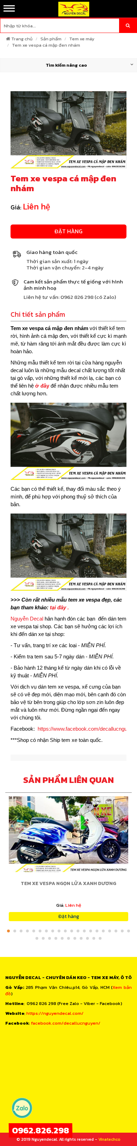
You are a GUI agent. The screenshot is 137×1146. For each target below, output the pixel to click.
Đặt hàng (68, 231)
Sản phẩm (50, 38)
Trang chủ (22, 38)
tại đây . (58, 607)
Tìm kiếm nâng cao (66, 65)
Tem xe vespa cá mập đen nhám (46, 45)
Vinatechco (109, 1139)
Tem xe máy (81, 38)
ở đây (43, 386)
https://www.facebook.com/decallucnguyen (87, 729)
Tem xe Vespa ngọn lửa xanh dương (68, 883)
